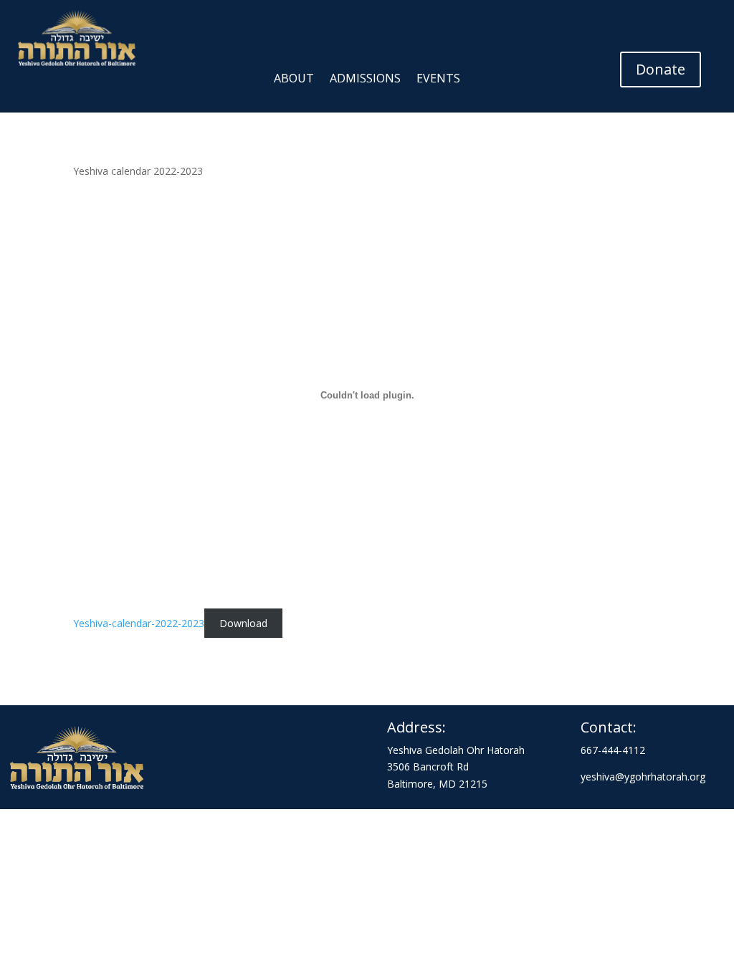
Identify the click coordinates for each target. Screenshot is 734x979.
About (294, 79)
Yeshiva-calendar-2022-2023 (138, 623)
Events (438, 79)
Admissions (365, 79)
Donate (660, 69)
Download (243, 623)
